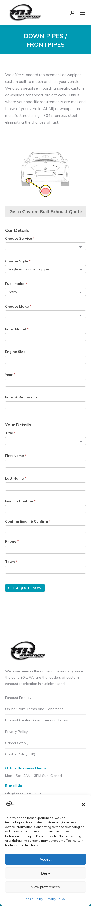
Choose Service (20, 238)
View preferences (45, 887)
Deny (45, 873)
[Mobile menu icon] (82, 12)
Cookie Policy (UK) (20, 754)
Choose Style (18, 261)
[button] (83, 804)
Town (11, 561)
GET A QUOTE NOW (25, 588)
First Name (16, 455)
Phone (12, 541)
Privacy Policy (55, 899)
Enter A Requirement (23, 397)
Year (10, 374)
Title (10, 433)
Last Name (15, 478)
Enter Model (17, 329)
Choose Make (18, 306)
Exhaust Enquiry (18, 697)
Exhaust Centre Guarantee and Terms (36, 720)
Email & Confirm (20, 501)
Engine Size (15, 351)
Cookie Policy (33, 899)
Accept (45, 859)
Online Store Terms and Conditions (34, 709)
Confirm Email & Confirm (28, 521)
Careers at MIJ (17, 743)
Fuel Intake (16, 283)
